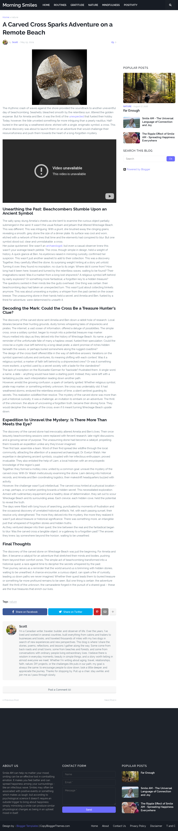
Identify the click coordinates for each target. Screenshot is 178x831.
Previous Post (11, 700)
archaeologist (54, 245)
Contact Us (119, 826)
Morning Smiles (20, 5)
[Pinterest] (97, 611)
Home (6, 17)
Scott (23, 626)
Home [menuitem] (46, 5)
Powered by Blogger (138, 169)
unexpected (76, 116)
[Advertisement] (149, 37)
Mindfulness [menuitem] (111, 5)
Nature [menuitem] (93, 5)
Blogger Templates (27, 826)
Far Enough (131, 110)
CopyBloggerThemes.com (55, 826)
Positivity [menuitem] (130, 5)
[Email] (105, 611)
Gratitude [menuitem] (77, 5)
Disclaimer (156, 826)
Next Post (109, 700)
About (105, 826)
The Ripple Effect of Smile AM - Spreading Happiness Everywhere (158, 137)
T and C (170, 826)
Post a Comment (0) (59, 689)
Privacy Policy (138, 826)
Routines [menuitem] (60, 5)
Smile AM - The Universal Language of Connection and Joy (157, 122)
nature (14, 17)
